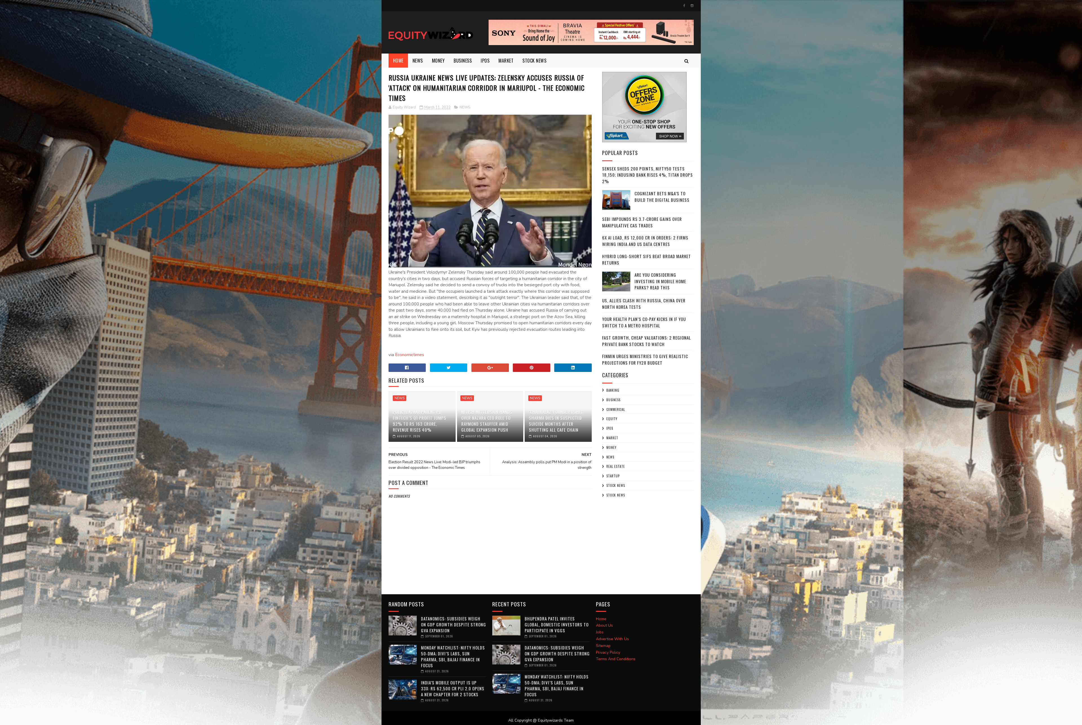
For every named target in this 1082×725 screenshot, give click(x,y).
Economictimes (409, 355)
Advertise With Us (612, 639)
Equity (611, 418)
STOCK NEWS (615, 495)
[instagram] (692, 5)
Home (398, 60)
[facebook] (684, 5)
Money (438, 60)
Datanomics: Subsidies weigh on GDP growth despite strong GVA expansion (453, 624)
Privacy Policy (608, 652)
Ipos (485, 60)
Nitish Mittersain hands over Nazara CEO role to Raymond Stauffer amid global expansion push (486, 421)
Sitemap (603, 645)
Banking (612, 390)
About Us (604, 625)
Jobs (600, 632)
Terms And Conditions (615, 659)
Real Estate (615, 466)
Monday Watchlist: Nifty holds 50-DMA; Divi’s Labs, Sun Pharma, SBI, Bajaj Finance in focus (453, 656)
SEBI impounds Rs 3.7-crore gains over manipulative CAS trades (642, 222)
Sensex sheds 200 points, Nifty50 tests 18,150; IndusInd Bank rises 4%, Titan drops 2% (647, 174)
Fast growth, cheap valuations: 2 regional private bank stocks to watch (646, 340)
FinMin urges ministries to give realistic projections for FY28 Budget (645, 359)
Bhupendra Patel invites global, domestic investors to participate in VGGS (557, 624)
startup (613, 476)
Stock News (534, 60)
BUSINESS (463, 60)
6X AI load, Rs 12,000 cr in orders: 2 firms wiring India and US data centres (645, 240)
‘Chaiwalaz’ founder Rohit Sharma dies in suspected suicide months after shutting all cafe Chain (556, 421)
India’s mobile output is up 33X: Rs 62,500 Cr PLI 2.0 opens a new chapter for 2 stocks (452, 688)
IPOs (609, 428)
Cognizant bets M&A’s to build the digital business (662, 196)
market (505, 60)
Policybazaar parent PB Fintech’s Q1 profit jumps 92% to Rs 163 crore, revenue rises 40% (419, 421)
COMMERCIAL (615, 409)
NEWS (418, 60)
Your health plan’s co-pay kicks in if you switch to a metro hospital (644, 322)
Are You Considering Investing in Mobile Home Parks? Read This (660, 281)
